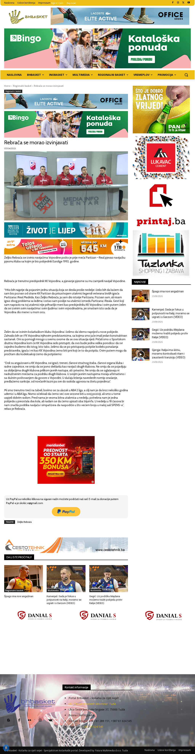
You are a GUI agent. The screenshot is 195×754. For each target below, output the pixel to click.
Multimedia (53, 590)
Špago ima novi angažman (18, 596)
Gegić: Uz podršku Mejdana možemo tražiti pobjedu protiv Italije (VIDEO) (105, 600)
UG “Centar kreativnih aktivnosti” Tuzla (92, 704)
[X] (183, 3)
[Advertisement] (97, 648)
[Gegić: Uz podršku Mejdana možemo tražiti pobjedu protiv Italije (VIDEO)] (108, 578)
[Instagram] (178, 3)
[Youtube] (188, 3)
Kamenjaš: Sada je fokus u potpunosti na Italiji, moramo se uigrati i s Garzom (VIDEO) (64, 600)
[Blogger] (8, 720)
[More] (66, 531)
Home (7, 85)
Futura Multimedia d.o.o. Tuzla (111, 750)
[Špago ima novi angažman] (23, 578)
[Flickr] (29, 720)
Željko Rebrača (24, 522)
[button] (186, 74)
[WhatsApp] (57, 531)
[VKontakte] (50, 720)
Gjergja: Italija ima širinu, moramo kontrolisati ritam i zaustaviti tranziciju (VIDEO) (168, 353)
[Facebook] (173, 3)
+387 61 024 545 (92, 726)
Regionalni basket (22, 85)
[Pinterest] (48, 531)
